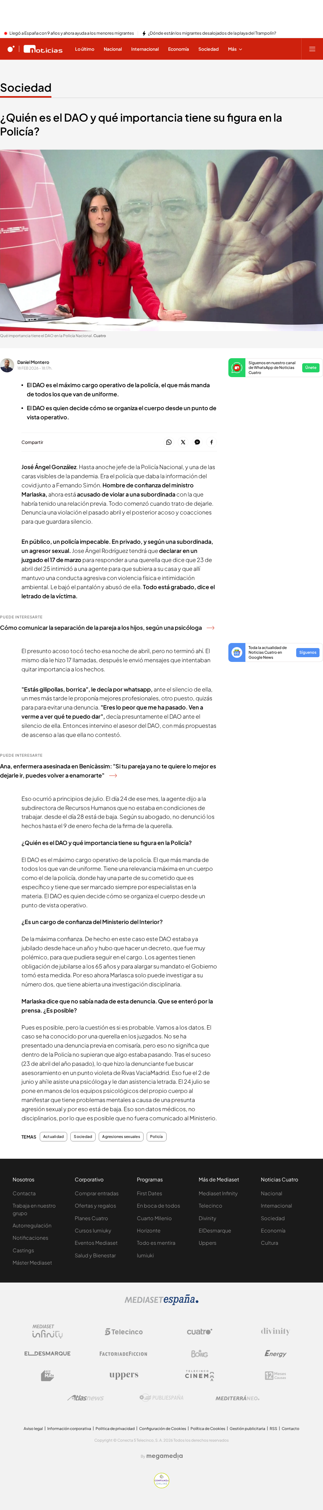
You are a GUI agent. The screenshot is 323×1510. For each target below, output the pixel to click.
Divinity (207, 1218)
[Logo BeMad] (47, 1376)
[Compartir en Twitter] (183, 442)
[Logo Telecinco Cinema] (199, 1375)
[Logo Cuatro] (199, 1332)
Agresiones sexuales (121, 1137)
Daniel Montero (33, 362)
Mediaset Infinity (218, 1193)
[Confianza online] (161, 1486)
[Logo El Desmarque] (47, 1354)
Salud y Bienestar (95, 1255)
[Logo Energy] (276, 1354)
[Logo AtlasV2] (85, 1398)
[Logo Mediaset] (161, 1303)
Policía (156, 1137)
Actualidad (53, 1137)
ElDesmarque (215, 1230)
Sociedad (25, 87)
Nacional (271, 1193)
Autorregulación (32, 1225)
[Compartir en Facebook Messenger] (197, 442)
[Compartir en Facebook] (211, 442)
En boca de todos (158, 1205)
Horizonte (149, 1230)
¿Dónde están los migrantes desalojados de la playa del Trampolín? (212, 33)
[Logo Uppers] (124, 1376)
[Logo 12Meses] (275, 1375)
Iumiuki (145, 1255)
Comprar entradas (97, 1193)
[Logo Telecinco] (124, 1332)
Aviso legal (33, 1428)
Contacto (290, 1428)
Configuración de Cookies (162, 1428)
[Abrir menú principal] (312, 49)
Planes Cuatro (91, 1218)
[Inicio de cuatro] (11, 49)
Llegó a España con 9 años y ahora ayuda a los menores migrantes (71, 33)
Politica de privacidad (115, 1428)
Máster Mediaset (32, 1262)
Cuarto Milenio (154, 1218)
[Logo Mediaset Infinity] (47, 1332)
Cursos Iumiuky (93, 1230)
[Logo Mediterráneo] (237, 1397)
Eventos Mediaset (96, 1242)
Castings (23, 1250)
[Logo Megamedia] (165, 1456)
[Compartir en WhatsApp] (168, 442)
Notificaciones (30, 1237)
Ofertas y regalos (95, 1205)
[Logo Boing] (199, 1354)
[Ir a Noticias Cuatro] (43, 49)
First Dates (149, 1193)
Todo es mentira (156, 1242)
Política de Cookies (208, 1428)
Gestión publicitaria (247, 1428)
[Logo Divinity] (275, 1332)
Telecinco (210, 1205)
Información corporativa (69, 1428)
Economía (273, 1230)
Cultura (269, 1242)
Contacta (24, 1193)
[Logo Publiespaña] (161, 1398)
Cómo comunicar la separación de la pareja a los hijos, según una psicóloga (101, 627)
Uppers (207, 1242)
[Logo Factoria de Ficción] (124, 1354)
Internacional (276, 1205)
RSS (273, 1428)
